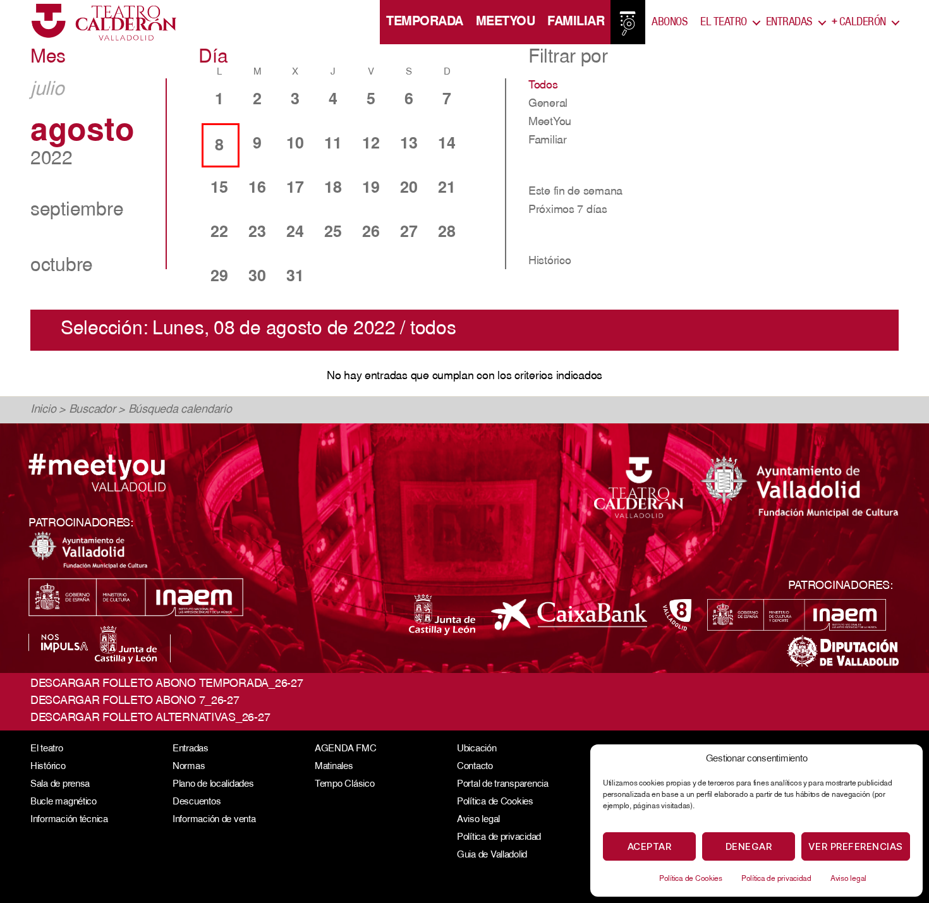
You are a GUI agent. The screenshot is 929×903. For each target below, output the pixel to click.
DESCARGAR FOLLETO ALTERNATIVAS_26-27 (150, 718)
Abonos (670, 22)
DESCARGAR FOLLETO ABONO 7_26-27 (135, 701)
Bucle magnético (63, 802)
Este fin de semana (575, 192)
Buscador (92, 410)
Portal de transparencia (503, 784)
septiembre (76, 211)
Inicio (43, 410)
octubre (61, 266)
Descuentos (197, 802)
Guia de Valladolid (492, 855)
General (548, 104)
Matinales (334, 767)
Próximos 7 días (567, 210)
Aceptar (650, 846)
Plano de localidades (213, 784)
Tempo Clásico (345, 784)
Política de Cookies (690, 879)
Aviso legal (848, 879)
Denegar (749, 846)
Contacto (475, 767)
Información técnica (69, 820)
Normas (189, 767)
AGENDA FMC (345, 749)
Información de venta (214, 820)
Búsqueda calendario (180, 410)
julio (47, 90)
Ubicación (477, 749)
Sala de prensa (60, 784)
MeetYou (505, 22)
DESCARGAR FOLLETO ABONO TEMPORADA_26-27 (166, 684)
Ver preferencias (855, 846)
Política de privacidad (776, 879)
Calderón (859, 22)
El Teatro (723, 22)
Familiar (575, 22)
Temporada (424, 22)
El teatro (46, 749)
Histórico (549, 261)
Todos (543, 86)
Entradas (789, 22)
